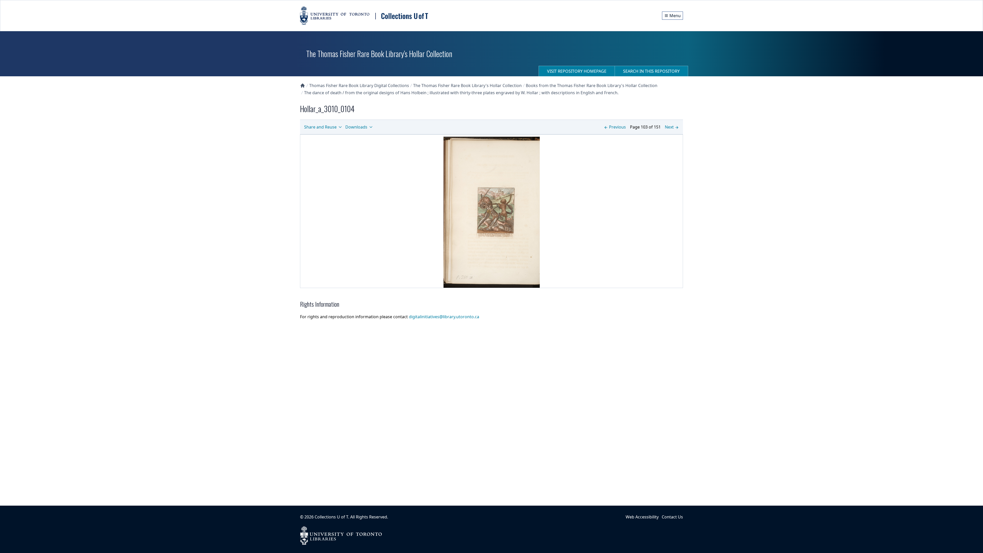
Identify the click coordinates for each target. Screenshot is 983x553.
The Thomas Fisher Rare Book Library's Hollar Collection (467, 85)
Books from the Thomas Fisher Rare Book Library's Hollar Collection (591, 85)
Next (669, 127)
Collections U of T (331, 517)
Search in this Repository (651, 71)
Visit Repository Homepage (576, 71)
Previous (617, 127)
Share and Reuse (320, 127)
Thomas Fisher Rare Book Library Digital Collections (359, 85)
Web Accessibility (642, 517)
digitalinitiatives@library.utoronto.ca (444, 317)
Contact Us (672, 517)
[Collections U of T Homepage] (302, 85)
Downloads (356, 127)
